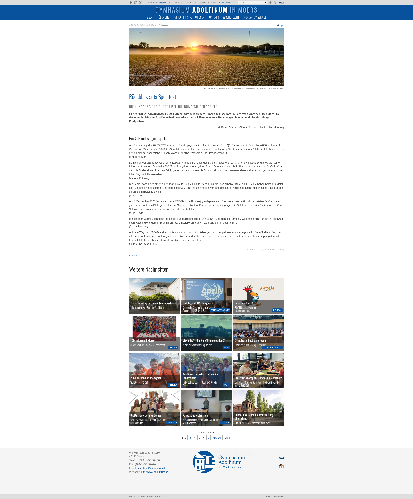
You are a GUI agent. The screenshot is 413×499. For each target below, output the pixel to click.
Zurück (133, 255)
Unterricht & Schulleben (224, 17)
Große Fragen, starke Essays (145, 415)
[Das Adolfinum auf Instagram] (136, 3)
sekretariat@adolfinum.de (162, 2)
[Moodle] (270, 2)
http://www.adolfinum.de (154, 472)
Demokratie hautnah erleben (250, 340)
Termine (221, 2)
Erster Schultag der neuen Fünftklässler (151, 303)
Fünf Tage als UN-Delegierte (198, 303)
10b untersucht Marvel (142, 340)
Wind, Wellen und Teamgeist (145, 377)
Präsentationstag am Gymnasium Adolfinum (258, 377)
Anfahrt (229, 2)
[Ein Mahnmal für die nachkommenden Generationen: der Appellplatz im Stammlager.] (258, 408)
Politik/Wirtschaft (220, 310)
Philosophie (171, 422)
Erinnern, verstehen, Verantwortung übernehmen (254, 416)
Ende (227, 437)
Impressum (279, 496)
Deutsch (277, 310)
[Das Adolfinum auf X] (140, 3)
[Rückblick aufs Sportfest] (206, 85)
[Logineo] (275, 2)
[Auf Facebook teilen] (278, 25)
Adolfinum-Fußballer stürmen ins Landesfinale (200, 376)
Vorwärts (216, 437)
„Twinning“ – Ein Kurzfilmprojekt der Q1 (204, 340)
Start (150, 17)
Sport (226, 385)
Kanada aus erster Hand (195, 415)
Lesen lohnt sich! (244, 303)
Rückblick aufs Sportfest (152, 96)
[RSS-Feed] (131, 2)
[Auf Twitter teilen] (282, 25)
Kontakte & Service (255, 17)
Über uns (163, 17)
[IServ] (281, 2)
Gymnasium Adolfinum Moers (142, 24)
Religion (173, 385)
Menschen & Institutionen (189, 17)
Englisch (225, 422)
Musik (227, 348)
